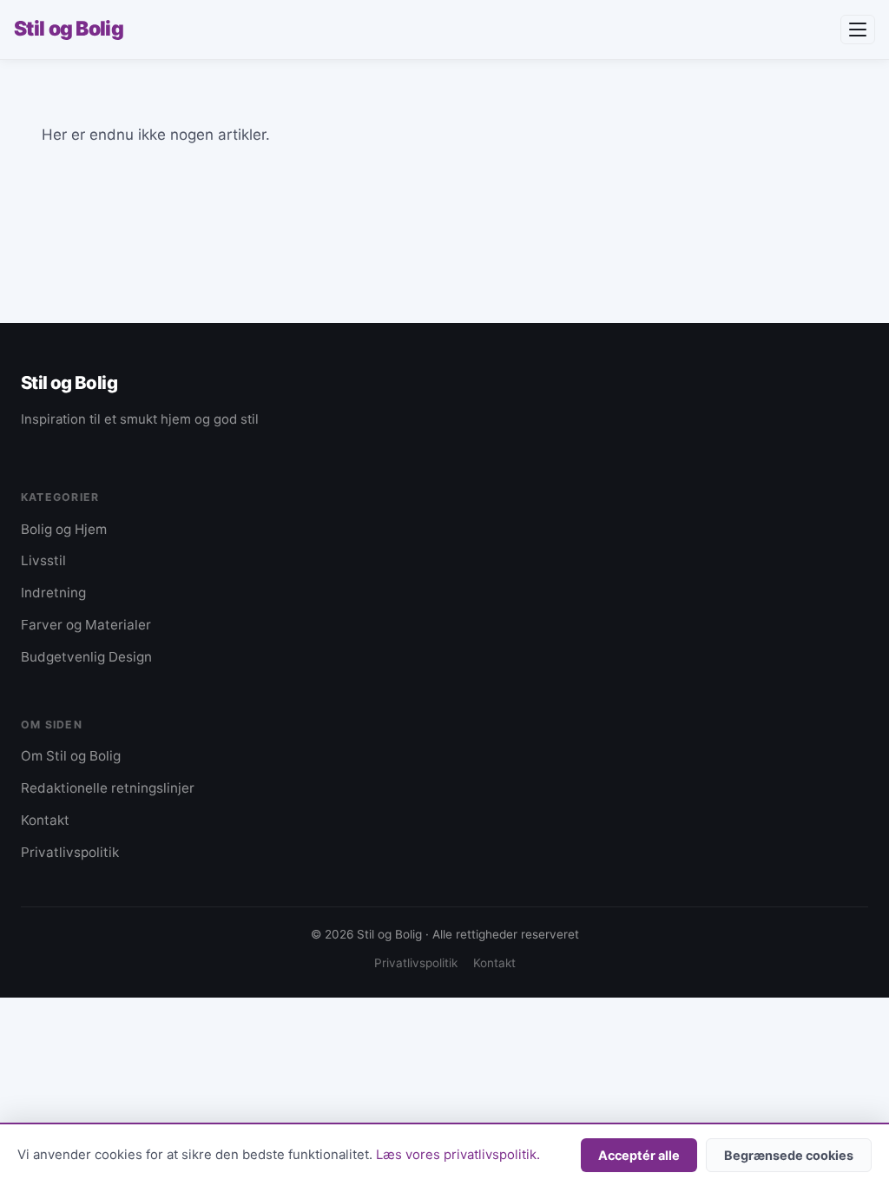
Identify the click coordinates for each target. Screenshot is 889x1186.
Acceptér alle (639, 1155)
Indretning (53, 592)
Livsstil (43, 560)
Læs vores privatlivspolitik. (458, 1155)
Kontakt (45, 820)
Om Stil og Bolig (71, 756)
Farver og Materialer (86, 624)
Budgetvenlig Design (86, 657)
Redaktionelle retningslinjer (107, 788)
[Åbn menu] (857, 29)
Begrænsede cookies (788, 1155)
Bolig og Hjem (64, 529)
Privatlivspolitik (70, 852)
